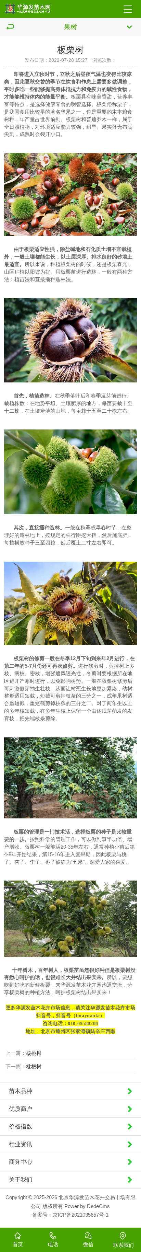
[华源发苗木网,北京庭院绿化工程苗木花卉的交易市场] (33, 9)
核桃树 (33, 1053)
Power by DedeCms (87, 1206)
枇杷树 (33, 1066)
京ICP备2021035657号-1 (80, 1215)
